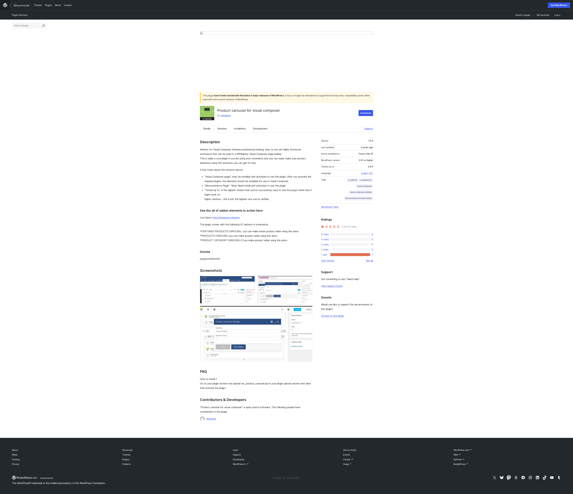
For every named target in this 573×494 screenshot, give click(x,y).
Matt (457, 454)
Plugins (125, 459)
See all (369, 260)
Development (260, 128)
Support (368, 128)
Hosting (16, 459)
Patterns (126, 464)
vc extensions (366, 180)
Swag (347, 464)
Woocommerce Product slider (358, 198)
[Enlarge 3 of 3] (308, 309)
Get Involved (349, 450)
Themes (126, 454)
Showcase (127, 450)
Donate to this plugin (332, 315)
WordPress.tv (241, 464)
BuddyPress (461, 464)
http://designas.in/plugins (226, 217)
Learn (235, 450)
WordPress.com (463, 450)
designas (226, 115)
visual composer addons (361, 192)
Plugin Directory (20, 15)
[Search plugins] (44, 26)
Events (346, 454)
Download (366, 113)
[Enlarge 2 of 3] (308, 279)
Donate (348, 459)
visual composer (364, 186)
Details (207, 128)
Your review (327, 260)
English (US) (367, 173)
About (15, 450)
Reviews (222, 128)
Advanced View (329, 206)
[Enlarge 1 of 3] (250, 279)
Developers (238, 459)
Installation (240, 128)
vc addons (352, 180)
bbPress (459, 459)
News (14, 454)
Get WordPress (559, 5)
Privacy (15, 464)
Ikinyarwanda (46, 478)
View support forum (332, 285)
